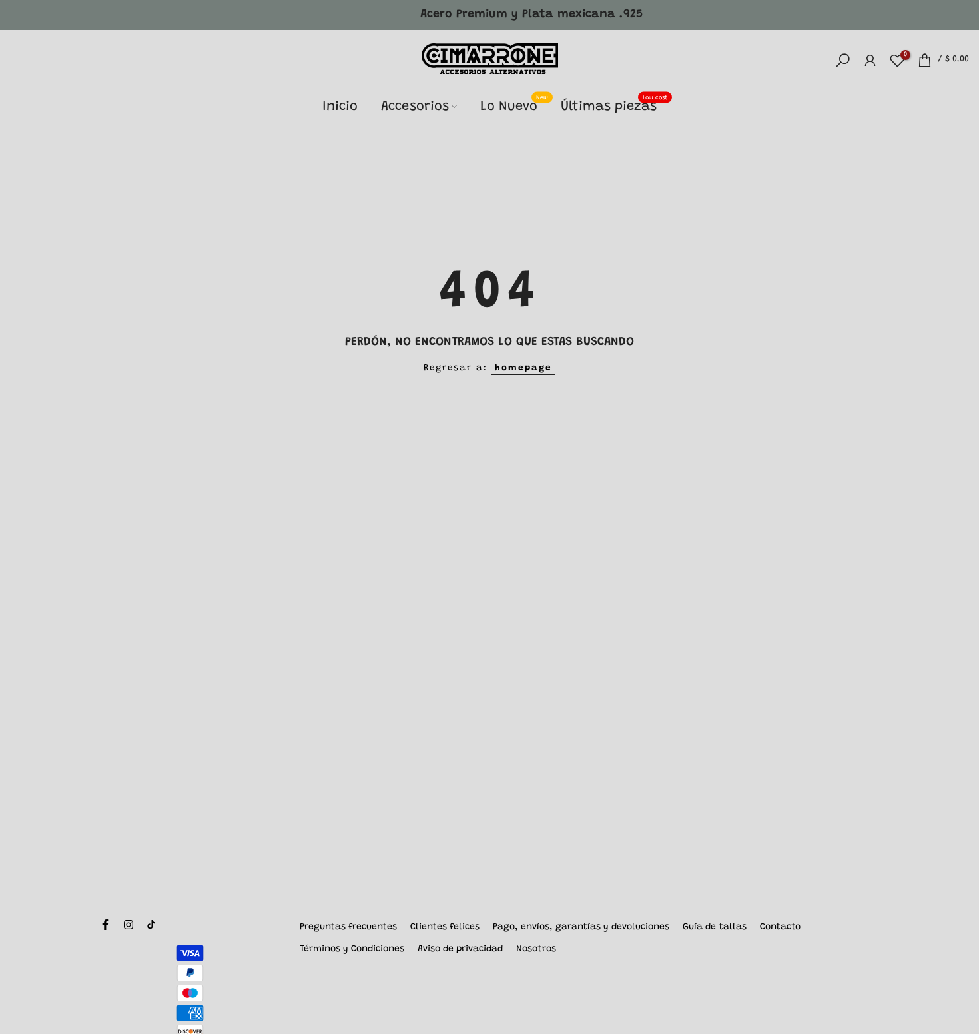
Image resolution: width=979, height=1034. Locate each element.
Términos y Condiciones (352, 949)
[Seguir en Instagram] (128, 925)
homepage (523, 368)
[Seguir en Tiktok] (151, 925)
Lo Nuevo (514, 105)
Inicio (340, 106)
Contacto (780, 927)
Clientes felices (445, 927)
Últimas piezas (614, 105)
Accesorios (415, 106)
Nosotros (536, 949)
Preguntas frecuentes (348, 927)
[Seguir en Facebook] (105, 925)
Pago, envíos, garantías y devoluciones (581, 927)
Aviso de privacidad (460, 949)
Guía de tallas (715, 927)
